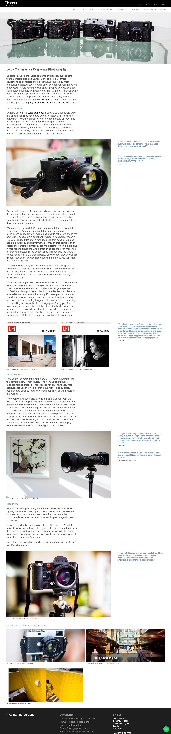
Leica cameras (35, 113)
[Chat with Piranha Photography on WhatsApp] (166, 729)
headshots (43, 100)
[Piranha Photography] (11, 3)
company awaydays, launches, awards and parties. (50, 103)
